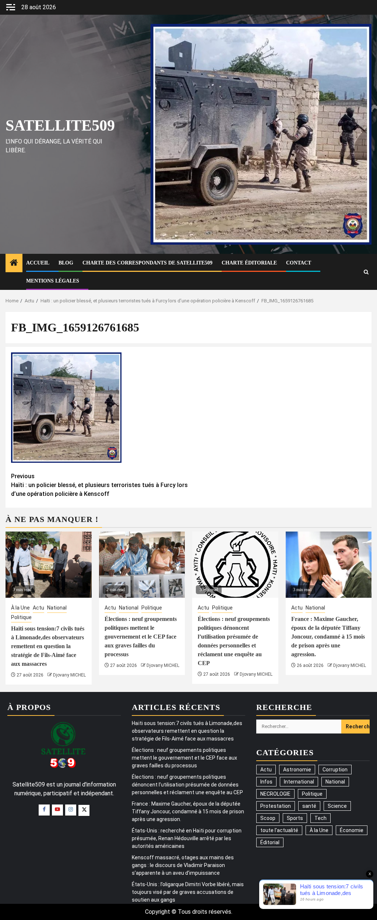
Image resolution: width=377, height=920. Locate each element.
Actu (38, 608)
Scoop (267, 818)
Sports (295, 818)
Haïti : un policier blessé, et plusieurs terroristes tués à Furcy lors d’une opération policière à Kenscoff (99, 485)
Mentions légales (52, 281)
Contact (298, 263)
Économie (351, 830)
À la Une (20, 608)
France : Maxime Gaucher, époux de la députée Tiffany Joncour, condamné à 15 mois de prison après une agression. (328, 636)
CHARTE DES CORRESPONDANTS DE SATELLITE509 (147, 263)
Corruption (335, 769)
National (57, 608)
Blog (66, 263)
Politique (21, 617)
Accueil (37, 263)
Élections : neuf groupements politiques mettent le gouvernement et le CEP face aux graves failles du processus (141, 636)
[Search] (366, 272)
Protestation (275, 806)
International (299, 782)
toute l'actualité (279, 830)
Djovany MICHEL (69, 675)
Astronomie (297, 769)
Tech (320, 818)
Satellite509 (60, 125)
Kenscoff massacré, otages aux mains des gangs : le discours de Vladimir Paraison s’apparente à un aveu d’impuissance (183, 865)
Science (337, 806)
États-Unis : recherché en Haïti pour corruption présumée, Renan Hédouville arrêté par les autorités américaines (187, 838)
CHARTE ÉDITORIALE (249, 263)
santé (309, 806)
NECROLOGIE (275, 794)
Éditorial (269, 842)
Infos (266, 782)
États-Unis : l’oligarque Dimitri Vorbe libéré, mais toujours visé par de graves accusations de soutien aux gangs (188, 892)
